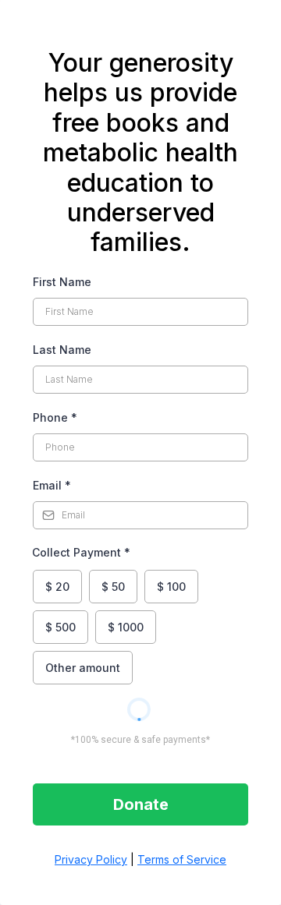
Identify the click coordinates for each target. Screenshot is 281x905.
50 (113, 586)
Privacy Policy (91, 859)
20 (57, 586)
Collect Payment (81, 552)
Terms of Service (181, 859)
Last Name (62, 349)
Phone (55, 417)
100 (171, 586)
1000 (126, 627)
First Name (62, 281)
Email (52, 485)
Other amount (82, 667)
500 (60, 627)
